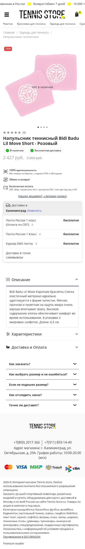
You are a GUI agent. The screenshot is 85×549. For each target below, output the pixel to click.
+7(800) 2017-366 (27, 442)
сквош (49, 513)
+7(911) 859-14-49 (58, 442)
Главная (9, 32)
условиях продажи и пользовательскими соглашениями (38, 531)
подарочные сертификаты (61, 525)
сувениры (33, 521)
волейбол (66, 509)
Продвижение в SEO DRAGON (21, 536)
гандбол (60, 513)
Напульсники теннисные (21, 37)
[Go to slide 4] (46, 127)
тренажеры (47, 521)
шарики (72, 517)
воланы (44, 517)
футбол (54, 509)
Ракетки (8, 24)
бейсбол (71, 513)
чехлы (62, 517)
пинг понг (9, 517)
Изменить (34, 211)
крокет (21, 517)
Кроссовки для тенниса (31, 24)
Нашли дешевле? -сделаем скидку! (42, 196)
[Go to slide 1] (38, 127)
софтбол (32, 517)
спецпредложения (31, 525)
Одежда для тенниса (62, 24)
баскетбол (42, 509)
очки (53, 517)
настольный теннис (31, 513)
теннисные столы (14, 521)
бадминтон (10, 513)
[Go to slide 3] (44, 127)
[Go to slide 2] (41, 127)
